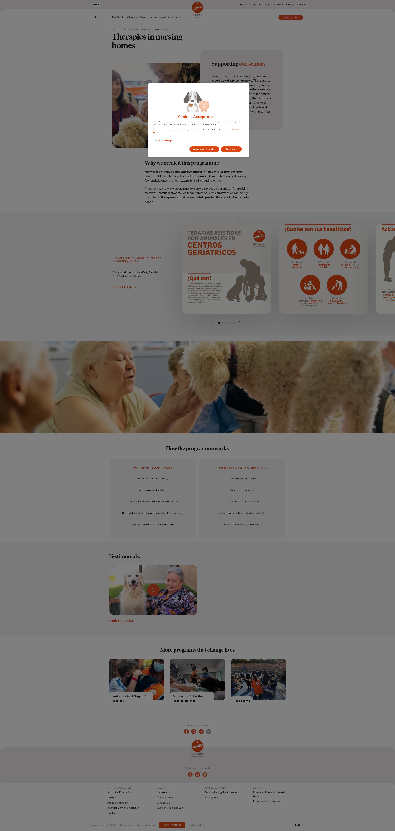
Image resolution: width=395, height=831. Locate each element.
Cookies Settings (163, 141)
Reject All (231, 149)
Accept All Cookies (204, 149)
